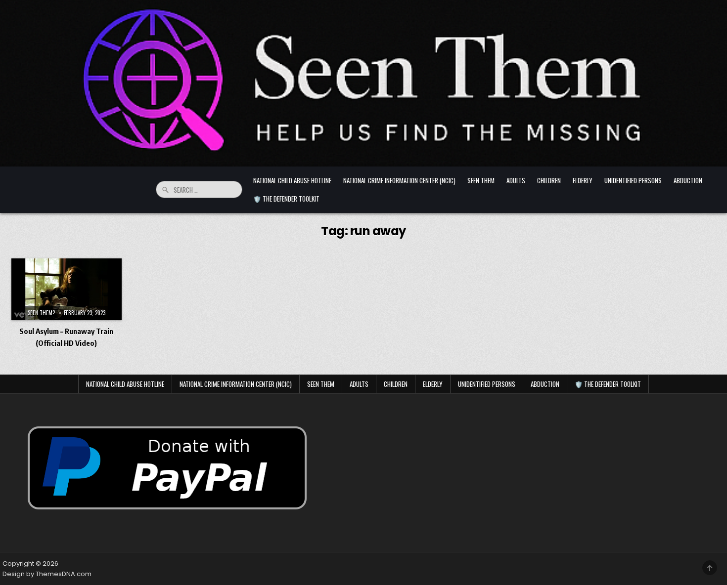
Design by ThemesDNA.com (46, 574)
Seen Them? (41, 313)
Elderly (582, 180)
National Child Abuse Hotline (292, 180)
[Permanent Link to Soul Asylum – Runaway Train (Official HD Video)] (66, 289)
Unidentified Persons (633, 180)
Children (549, 180)
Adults (515, 180)
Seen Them (481, 180)
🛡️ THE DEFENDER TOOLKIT (286, 199)
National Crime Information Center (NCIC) (399, 180)
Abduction (688, 180)
